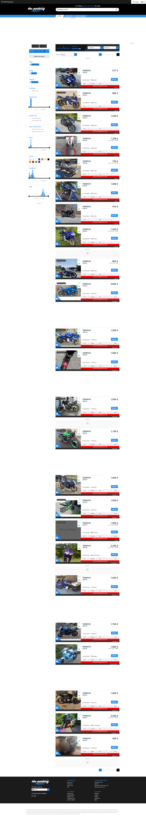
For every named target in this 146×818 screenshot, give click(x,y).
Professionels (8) (36, 120)
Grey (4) (42, 159)
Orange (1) (30, 162)
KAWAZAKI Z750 (71, 798)
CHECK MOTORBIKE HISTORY (100, 86)
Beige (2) (33, 159)
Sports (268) (35, 91)
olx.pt (116, 540)
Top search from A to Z (100, 787)
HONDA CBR (70, 793)
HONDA (96, 795)
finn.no (116, 87)
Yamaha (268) (35, 64)
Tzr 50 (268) (35, 82)
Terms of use (70, 785)
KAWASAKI (97, 798)
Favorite (58, 84)
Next (118, 54)
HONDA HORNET (71, 800)
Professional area (99, 782)
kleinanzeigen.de (114, 664)
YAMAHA (97, 793)
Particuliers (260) (36, 118)
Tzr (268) (34, 73)
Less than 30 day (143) (37, 129)
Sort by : (58, 54)
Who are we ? (70, 782)
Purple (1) (39, 162)
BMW (96, 800)
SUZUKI (96, 796)
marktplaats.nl (114, 563)
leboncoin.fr (115, 301)
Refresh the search (39, 56)
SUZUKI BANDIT (70, 795)
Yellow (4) (45, 159)
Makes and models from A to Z (102, 785)
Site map (97, 783)
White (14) (36, 159)
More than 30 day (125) (38, 131)
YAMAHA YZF (70, 796)
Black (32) (48, 159)
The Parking (37, 10)
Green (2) (36, 162)
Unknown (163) (30, 159)
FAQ (68, 787)
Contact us (69, 783)
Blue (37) (39, 159)
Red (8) (33, 162)
